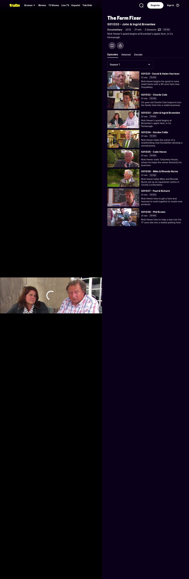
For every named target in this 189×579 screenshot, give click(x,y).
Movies (42, 5)
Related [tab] (126, 54)
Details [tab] (138, 54)
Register (155, 5)
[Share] (120, 45)
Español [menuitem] (75, 5)
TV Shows (53, 5)
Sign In (170, 5)
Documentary (114, 29)
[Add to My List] (112, 45)
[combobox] (130, 64)
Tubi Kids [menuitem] (87, 5)
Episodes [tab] (112, 54)
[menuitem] (30, 5)
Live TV (65, 5)
